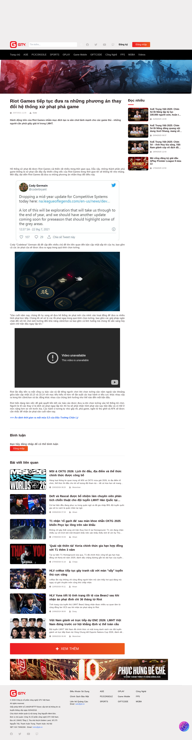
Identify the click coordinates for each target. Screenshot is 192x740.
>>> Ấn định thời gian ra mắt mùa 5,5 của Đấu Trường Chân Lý (44, 417)
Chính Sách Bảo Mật (79, 696)
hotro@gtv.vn (38, 727)
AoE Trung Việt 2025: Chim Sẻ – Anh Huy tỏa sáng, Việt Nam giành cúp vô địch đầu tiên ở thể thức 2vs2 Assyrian (166, 145)
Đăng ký (123, 44)
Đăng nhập (141, 44)
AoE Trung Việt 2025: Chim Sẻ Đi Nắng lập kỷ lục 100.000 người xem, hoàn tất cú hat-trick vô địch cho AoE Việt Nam (165, 112)
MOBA (131, 54)
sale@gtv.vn (80, 704)
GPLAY (66, 54)
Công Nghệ (111, 54)
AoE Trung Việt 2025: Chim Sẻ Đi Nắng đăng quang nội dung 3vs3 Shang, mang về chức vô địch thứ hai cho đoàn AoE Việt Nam (165, 128)
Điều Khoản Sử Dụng (79, 691)
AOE (25, 54)
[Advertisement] (96, 19)
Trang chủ (15, 54)
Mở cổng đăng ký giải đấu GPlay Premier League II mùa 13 (165, 161)
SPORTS (54, 54)
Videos (141, 54)
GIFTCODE (96, 54)
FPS (122, 54)
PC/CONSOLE (39, 54)
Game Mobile (80, 54)
